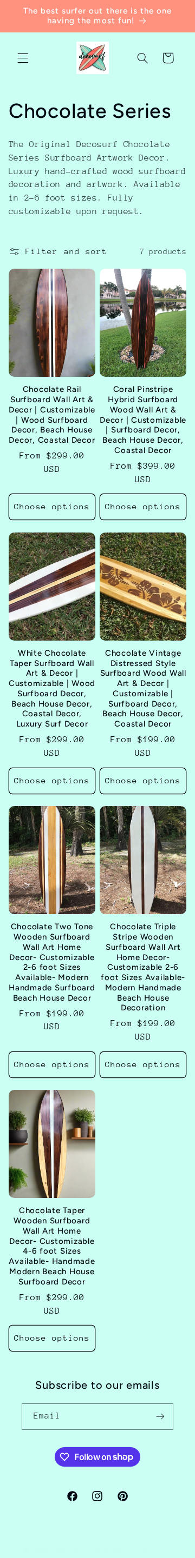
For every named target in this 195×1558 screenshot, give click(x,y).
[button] (22, 57)
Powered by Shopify (133, 1551)
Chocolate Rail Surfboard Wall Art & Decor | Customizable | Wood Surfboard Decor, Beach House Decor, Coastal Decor (52, 414)
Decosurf (75, 1551)
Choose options (52, 506)
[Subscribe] (160, 1416)
